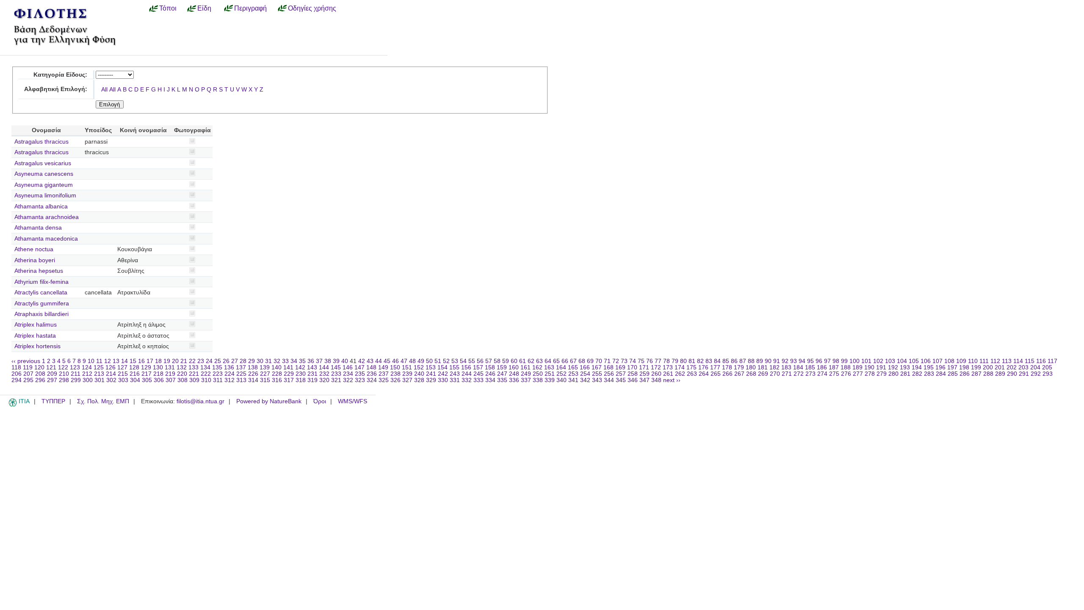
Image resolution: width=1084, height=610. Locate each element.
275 (834, 374)
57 (488, 361)
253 (573, 374)
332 (467, 380)
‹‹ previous (25, 361)
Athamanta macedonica (46, 239)
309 (194, 380)
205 (1047, 367)
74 (632, 361)
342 (585, 380)
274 (822, 374)
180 (751, 367)
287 (976, 374)
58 (497, 361)
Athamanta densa (38, 228)
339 (550, 380)
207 (28, 374)
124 (87, 367)
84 (717, 361)
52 (446, 361)
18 (158, 361)
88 (751, 361)
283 (929, 374)
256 (609, 374)
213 (99, 374)
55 (471, 361)
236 (372, 374)
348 (656, 380)
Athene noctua (33, 249)
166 (585, 367)
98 (835, 361)
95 (810, 361)
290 (1012, 374)
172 (656, 367)
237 (384, 374)
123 (75, 367)
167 (597, 367)
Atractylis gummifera (41, 303)
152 (419, 367)
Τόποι (168, 8)
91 (776, 361)
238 (395, 374)
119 (28, 367)
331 (455, 380)
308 (182, 380)
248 (514, 374)
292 (1036, 374)
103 (890, 361)
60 (514, 361)
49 (421, 361)
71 (607, 361)
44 (378, 361)
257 (621, 374)
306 (159, 380)
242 (443, 374)
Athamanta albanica (41, 206)
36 (310, 361)
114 (1018, 361)
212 (87, 374)
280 (893, 374)
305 (147, 380)
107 (937, 361)
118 (16, 367)
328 (419, 380)
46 (395, 361)
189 (857, 367)
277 (858, 374)
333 (478, 380)
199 (976, 367)
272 (799, 374)
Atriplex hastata (35, 336)
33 (285, 361)
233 (336, 374)
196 (940, 367)
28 (243, 361)
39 (336, 361)
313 (241, 380)
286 (965, 374)
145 (336, 367)
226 (253, 374)
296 (40, 380)
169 (620, 367)
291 (1024, 374)
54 (463, 361)
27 (234, 361)
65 (556, 361)
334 (490, 380)
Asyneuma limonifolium (45, 195)
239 (407, 374)
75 (641, 361)
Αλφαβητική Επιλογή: (55, 89)
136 (229, 367)
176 (703, 367)
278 (870, 374)
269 (763, 374)
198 (964, 367)
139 (265, 367)
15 (133, 361)
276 (846, 374)
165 (573, 367)
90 (768, 361)
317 (289, 380)
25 (217, 361)
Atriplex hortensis (37, 346)
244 (467, 374)
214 (111, 374)
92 (785, 361)
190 (869, 367)
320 (324, 380)
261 (668, 374)
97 (827, 361)
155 (454, 367)
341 (573, 380)
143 (312, 367)
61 (522, 361)
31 (268, 361)
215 (123, 374)
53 (454, 361)
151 (407, 367)
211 (75, 374)
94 (802, 361)
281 (905, 374)
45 (387, 361)
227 (265, 374)
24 (209, 361)
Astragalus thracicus (41, 142)
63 (539, 361)
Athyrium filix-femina (41, 282)
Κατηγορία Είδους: (60, 75)
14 (124, 361)
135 (217, 367)
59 (505, 361)
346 (633, 380)
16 (141, 361)
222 (206, 374)
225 (241, 374)
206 (16, 374)
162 (537, 367)
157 (478, 367)
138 (253, 367)
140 (276, 367)
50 (429, 361)
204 (1035, 367)
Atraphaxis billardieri (41, 314)
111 (984, 361)
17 (150, 361)
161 (525, 367)
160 (514, 367)
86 (734, 361)
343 (597, 380)
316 (277, 380)
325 (384, 380)
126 (110, 367)
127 (122, 367)
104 (902, 361)
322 (348, 380)
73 (624, 361)
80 (683, 361)
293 (1048, 374)
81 (692, 361)
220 (182, 374)
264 (704, 374)
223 (218, 374)
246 (490, 374)
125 (99, 367)
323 (360, 380)
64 (548, 361)
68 (581, 361)
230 (301, 374)
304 (135, 380)
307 (171, 380)
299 (76, 380)
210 (64, 374)
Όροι (319, 401)
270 (775, 374)
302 (111, 380)
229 (289, 374)
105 (914, 361)
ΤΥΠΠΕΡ (53, 401)
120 (39, 367)
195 (929, 367)
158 (490, 367)
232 (324, 374)
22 (192, 361)
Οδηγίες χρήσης (312, 8)
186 (822, 367)
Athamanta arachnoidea (46, 217)
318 (301, 380)
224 (229, 374)
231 (312, 374)
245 (478, 374)
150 (395, 367)
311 (218, 380)
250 (538, 374)
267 (739, 374)
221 (194, 374)
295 (28, 380)
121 (51, 367)
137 (241, 367)
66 (564, 361)
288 (988, 374)
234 (348, 374)
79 (675, 361)
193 (905, 367)
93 (793, 361)
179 (739, 367)
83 (708, 361)
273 (810, 374)
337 (526, 380)
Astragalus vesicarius (42, 163)
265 (716, 374)
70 (598, 361)
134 (205, 367)
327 (407, 380)
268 (751, 374)
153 (431, 367)
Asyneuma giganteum (43, 185)
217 (146, 374)
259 (644, 374)
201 (1000, 367)
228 (277, 374)
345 (621, 380)
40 (344, 361)
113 (1007, 361)
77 (658, 361)
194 (917, 367)
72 (615, 361)
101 (866, 361)
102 (878, 361)
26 (226, 361)
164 (561, 367)
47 (404, 361)
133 (193, 367)
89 (759, 361)
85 (725, 361)
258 (633, 374)
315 (265, 380)
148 (371, 367)
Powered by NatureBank (268, 401)
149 (383, 367)
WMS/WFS (352, 401)
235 (360, 374)
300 (88, 380)
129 (146, 367)
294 (16, 380)
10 (91, 361)
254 (585, 374)
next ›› (671, 380)
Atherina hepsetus (38, 271)
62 (531, 361)
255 (597, 374)
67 (573, 361)
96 (819, 361)
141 (288, 367)
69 (590, 361)
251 (550, 374)
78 (666, 361)
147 (359, 367)
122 (63, 367)
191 (881, 367)
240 (419, 374)
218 (158, 374)
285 (953, 374)
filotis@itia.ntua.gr (200, 401)
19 (166, 361)
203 (1023, 367)
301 (99, 380)
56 (480, 361)
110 (973, 361)
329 (431, 380)
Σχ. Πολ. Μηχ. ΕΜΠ (103, 401)
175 (691, 367)
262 (680, 374)
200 (988, 367)
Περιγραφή (250, 8)
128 (134, 367)
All (104, 89)
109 (961, 361)
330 (443, 380)
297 (52, 380)
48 (412, 361)
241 (431, 374)
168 (608, 367)
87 (742, 361)
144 (324, 367)
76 (649, 361)
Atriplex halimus (35, 325)
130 (158, 367)
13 (116, 361)
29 (251, 361)
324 (372, 380)
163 (549, 367)
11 (99, 361)
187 (834, 367)
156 (466, 367)
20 (175, 361)
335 (502, 380)
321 (336, 380)
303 (123, 380)
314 (253, 380)
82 (700, 361)
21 (183, 361)
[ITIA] (12, 405)
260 (656, 374)
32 (277, 361)
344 (609, 380)
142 (300, 367)
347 (644, 380)
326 (395, 380)
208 (40, 374)
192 (893, 367)
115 (1029, 361)
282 (917, 374)
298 (64, 380)
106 (926, 361)
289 (1000, 374)
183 (786, 367)
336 (514, 380)
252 (561, 374)
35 (302, 361)
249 (526, 374)
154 (442, 367)
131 (170, 367)
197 (952, 367)
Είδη (204, 8)
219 (170, 374)
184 (798, 367)
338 (538, 380)
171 (644, 367)
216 (135, 374)
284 (941, 374)
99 (844, 361)
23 (200, 361)
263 (692, 374)
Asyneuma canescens (43, 174)
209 (52, 374)
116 (1041, 361)
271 (787, 374)
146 (348, 367)
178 (727, 367)
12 (107, 361)
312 (229, 380)
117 (1052, 361)
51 (437, 361)
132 (182, 367)
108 (949, 361)
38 (327, 361)
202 (1012, 367)
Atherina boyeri (34, 260)
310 (206, 380)
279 (882, 374)
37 (319, 361)
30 (260, 361)
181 (763, 367)
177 (715, 367)
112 (995, 361)
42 (361, 361)
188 (846, 367)
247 (502, 374)
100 (854, 361)
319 (312, 380)
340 (561, 380)
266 (727, 374)
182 (774, 367)
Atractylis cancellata (40, 292)
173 (668, 367)
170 (632, 367)
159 (502, 367)
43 (370, 361)
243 (455, 374)
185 (810, 367)
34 (293, 361)
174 (680, 367)
